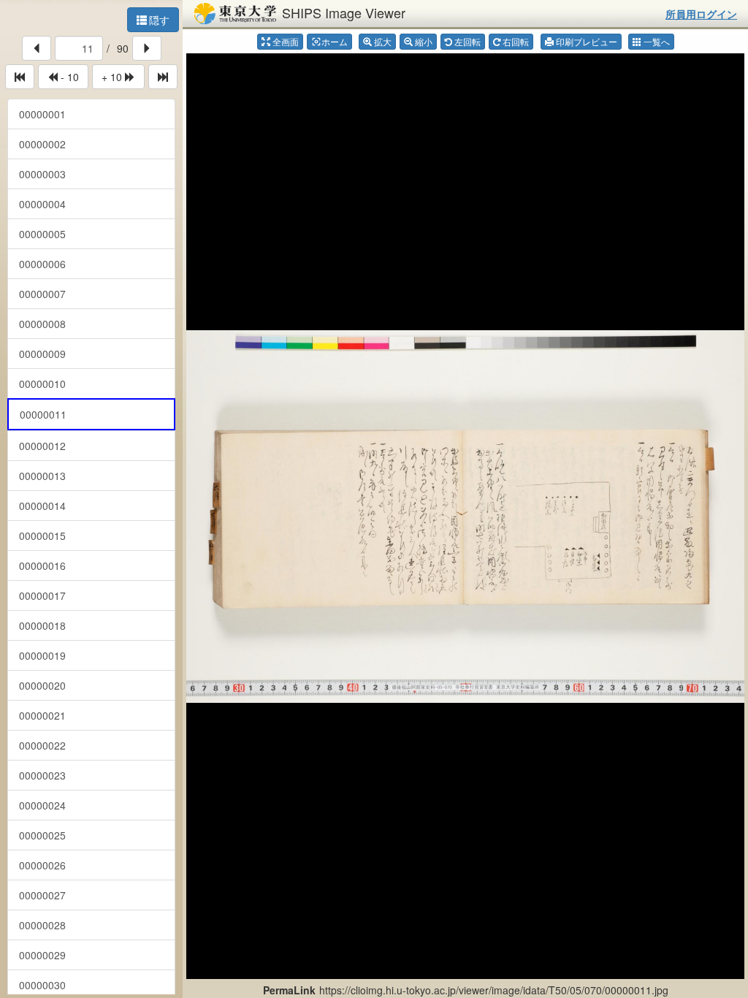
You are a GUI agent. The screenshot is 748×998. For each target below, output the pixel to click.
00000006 (42, 263)
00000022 (42, 745)
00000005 (42, 233)
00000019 (42, 655)
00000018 (42, 625)
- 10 (68, 76)
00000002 (42, 144)
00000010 (42, 383)
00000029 (42, 955)
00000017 (42, 595)
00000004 (42, 204)
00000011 (43, 414)
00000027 (42, 895)
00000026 (42, 865)
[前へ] (36, 48)
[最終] (163, 76)
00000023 (42, 775)
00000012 (42, 445)
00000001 (42, 114)
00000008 (42, 323)
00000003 (42, 174)
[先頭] (19, 76)
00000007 (42, 293)
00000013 (42, 475)
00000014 (42, 505)
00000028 (42, 925)
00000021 (42, 715)
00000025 (42, 835)
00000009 (42, 353)
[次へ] (146, 48)
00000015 (42, 535)
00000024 (42, 805)
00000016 (42, 565)
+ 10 (113, 76)
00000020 (42, 685)
